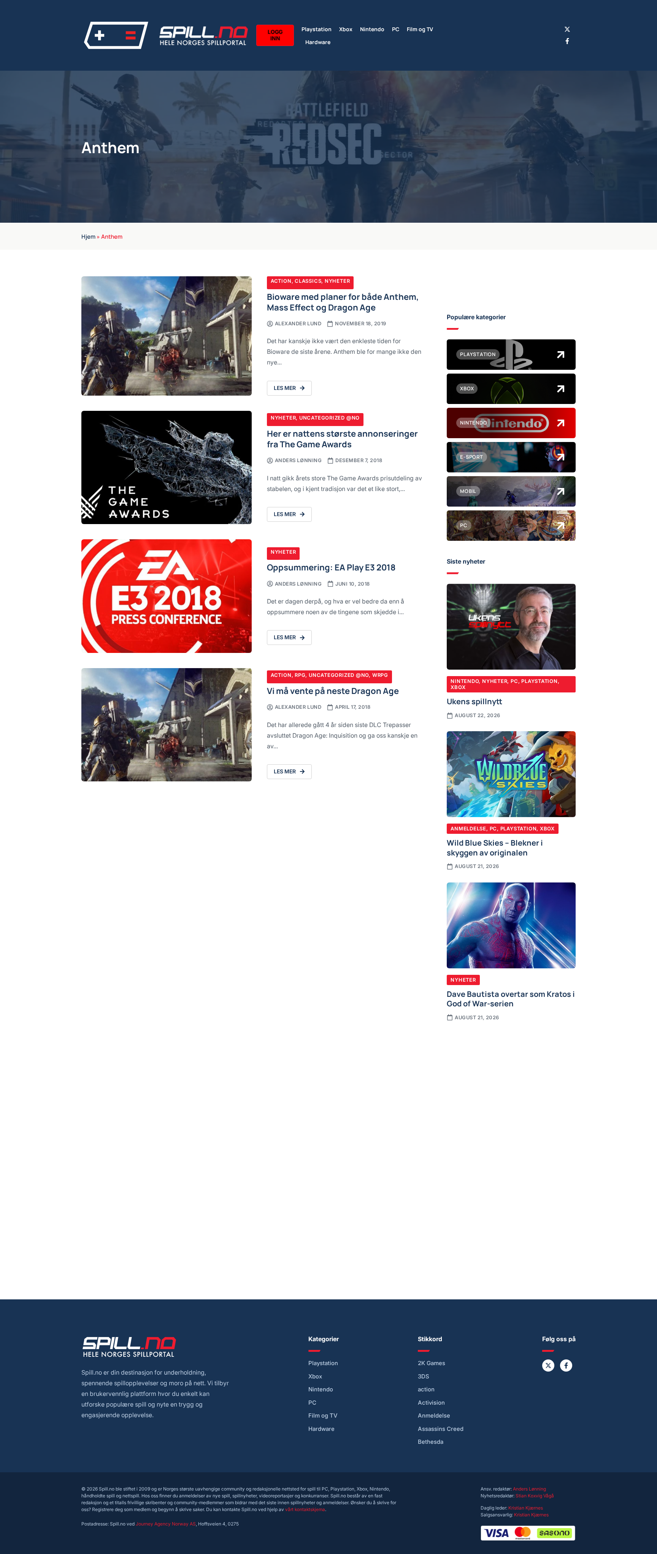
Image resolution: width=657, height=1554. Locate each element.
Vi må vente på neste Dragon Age (333, 690)
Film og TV (420, 29)
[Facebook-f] (567, 41)
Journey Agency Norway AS (166, 1524)
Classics (308, 280)
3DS (423, 1376)
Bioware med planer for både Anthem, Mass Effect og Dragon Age (343, 301)
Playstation (317, 29)
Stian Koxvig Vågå (535, 1495)
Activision (431, 1403)
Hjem (88, 236)
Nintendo (372, 29)
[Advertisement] (511, 1090)
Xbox (345, 29)
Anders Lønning (529, 1489)
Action (281, 280)
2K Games (431, 1363)
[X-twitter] (567, 29)
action (426, 1389)
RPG (300, 675)
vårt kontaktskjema (305, 1509)
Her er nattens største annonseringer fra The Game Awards (342, 438)
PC (395, 29)
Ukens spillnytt (474, 701)
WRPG (380, 675)
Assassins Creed (440, 1429)
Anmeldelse (468, 828)
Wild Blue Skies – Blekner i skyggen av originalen (495, 847)
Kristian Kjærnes (525, 1508)
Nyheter (337, 280)
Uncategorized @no (329, 417)
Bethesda (430, 1442)
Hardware (317, 42)
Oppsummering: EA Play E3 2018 (331, 567)
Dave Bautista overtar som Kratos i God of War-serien (511, 998)
